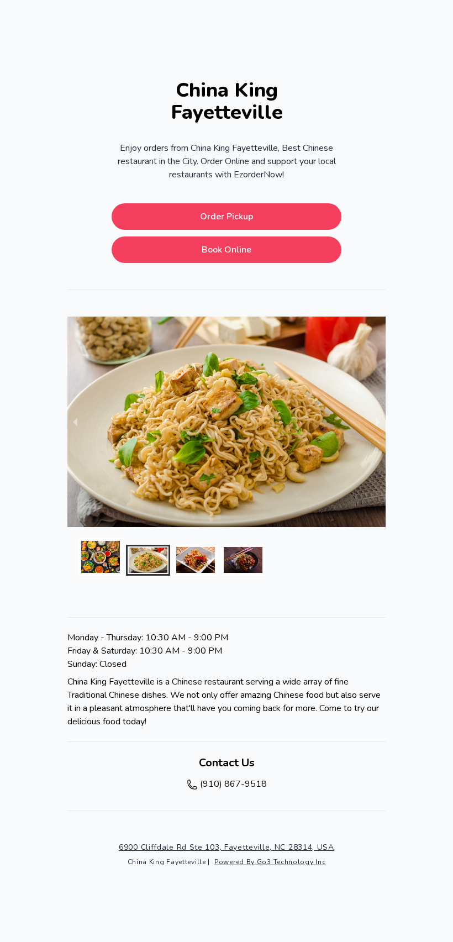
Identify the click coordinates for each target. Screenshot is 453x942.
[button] (100, 557)
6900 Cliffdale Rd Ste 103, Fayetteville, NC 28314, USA (226, 847)
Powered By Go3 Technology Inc (269, 861)
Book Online (226, 250)
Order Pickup (226, 216)
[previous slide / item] (75, 422)
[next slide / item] (378, 422)
